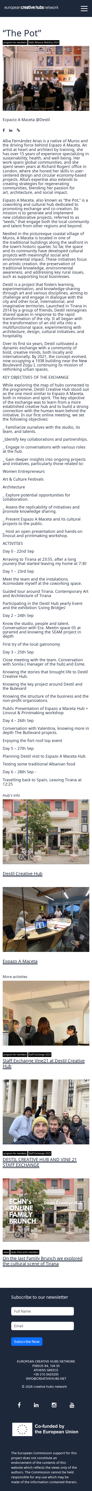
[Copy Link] (18, 130)
